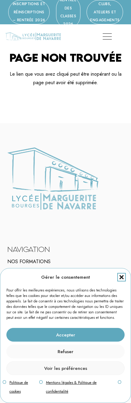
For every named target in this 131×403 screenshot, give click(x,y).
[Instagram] (22, 219)
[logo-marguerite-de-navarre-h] (33, 36)
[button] (122, 277)
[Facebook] (18, 218)
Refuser (65, 351)
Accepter (65, 335)
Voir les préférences (65, 368)
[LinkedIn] (26, 218)
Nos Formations (29, 261)
